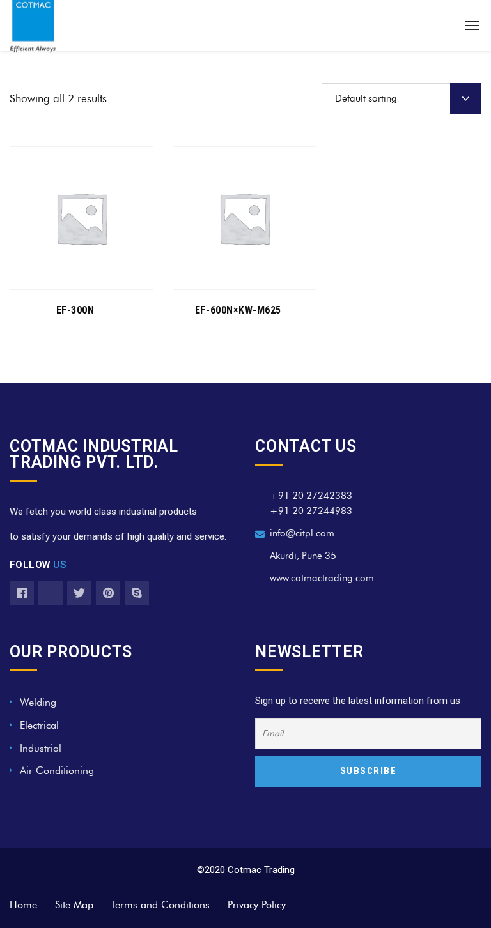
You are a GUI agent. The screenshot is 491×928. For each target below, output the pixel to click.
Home (23, 905)
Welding (38, 702)
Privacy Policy (257, 905)
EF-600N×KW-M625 (238, 310)
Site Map (74, 905)
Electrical (39, 725)
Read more (74, 272)
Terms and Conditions (160, 905)
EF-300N (75, 310)
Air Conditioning (57, 770)
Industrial (40, 748)
